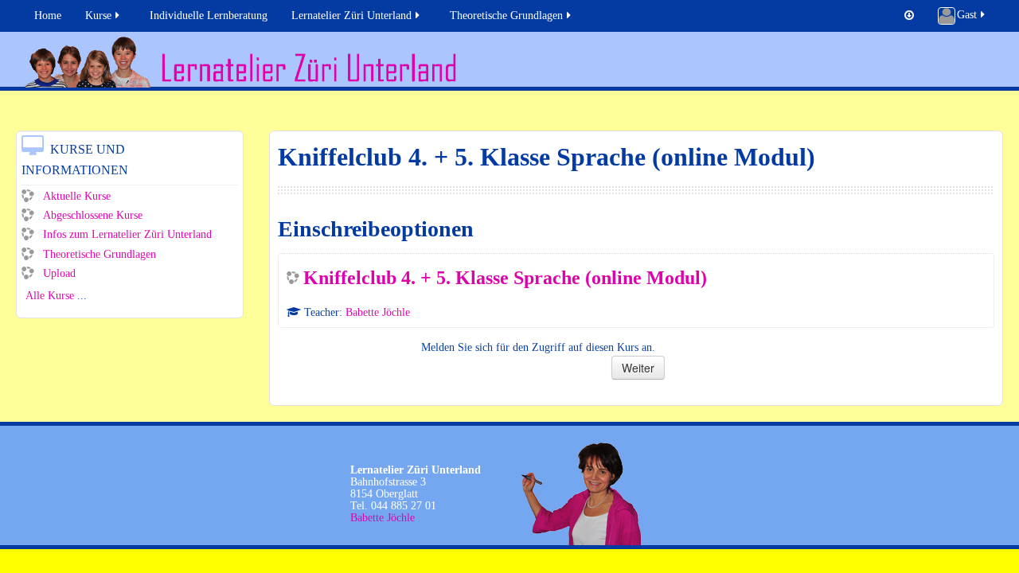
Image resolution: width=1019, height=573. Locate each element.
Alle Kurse (49, 296)
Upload (59, 273)
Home (47, 15)
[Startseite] (513, 62)
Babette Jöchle (378, 312)
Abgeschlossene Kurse (93, 215)
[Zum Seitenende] (909, 16)
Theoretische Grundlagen (506, 15)
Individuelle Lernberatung (208, 15)
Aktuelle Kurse (77, 196)
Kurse (98, 15)
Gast (967, 15)
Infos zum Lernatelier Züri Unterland (127, 234)
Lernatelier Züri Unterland (351, 15)
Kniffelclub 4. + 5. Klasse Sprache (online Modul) (505, 277)
